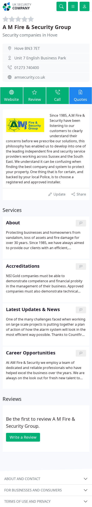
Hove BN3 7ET (27, 48)
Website (11, 99)
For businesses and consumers (33, 490)
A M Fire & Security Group (37, 27)
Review (34, 99)
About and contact (22, 478)
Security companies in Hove (30, 35)
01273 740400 (26, 67)
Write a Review (23, 437)
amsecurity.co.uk (29, 77)
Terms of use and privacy (27, 501)
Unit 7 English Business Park (40, 57)
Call (57, 99)
